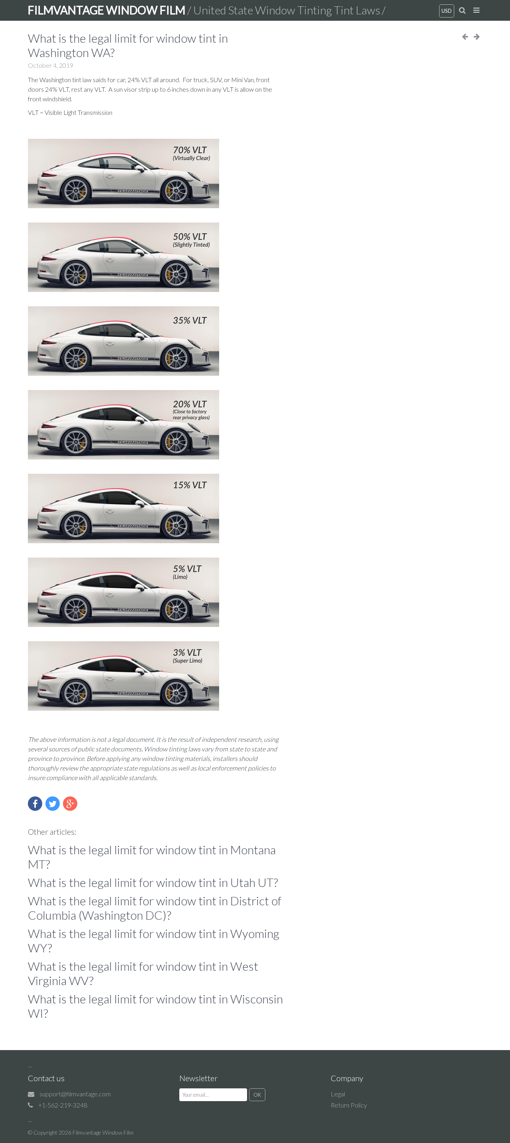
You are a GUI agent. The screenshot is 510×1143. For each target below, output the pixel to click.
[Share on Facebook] (35, 803)
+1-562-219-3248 (62, 1105)
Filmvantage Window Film (103, 1132)
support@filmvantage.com (75, 1094)
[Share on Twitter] (52, 803)
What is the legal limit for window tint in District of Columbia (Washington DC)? (154, 907)
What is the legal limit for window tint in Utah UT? (153, 882)
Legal (338, 1094)
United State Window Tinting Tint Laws (287, 10)
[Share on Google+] (70, 803)
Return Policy (349, 1105)
